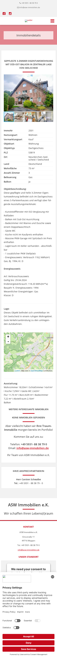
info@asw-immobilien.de (29, 7)
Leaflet (17, 370)
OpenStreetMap (37, 370)
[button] (50, 77)
